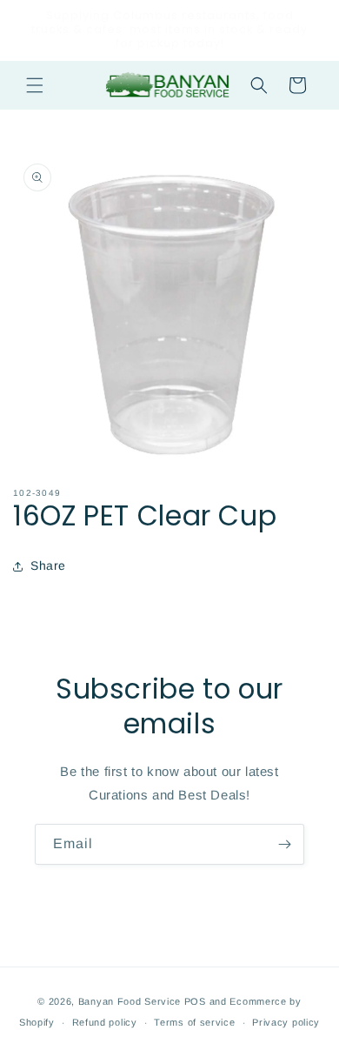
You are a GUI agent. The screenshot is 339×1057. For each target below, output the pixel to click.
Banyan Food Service (129, 1001)
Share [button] (48, 565)
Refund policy (104, 1022)
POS (195, 1001)
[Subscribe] (284, 844)
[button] (35, 85)
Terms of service (194, 1022)
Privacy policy (286, 1022)
